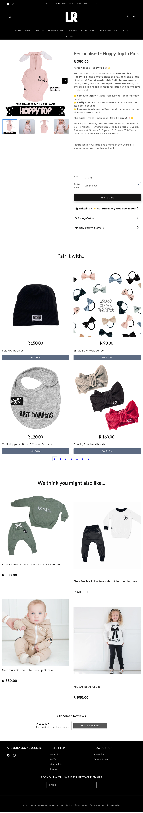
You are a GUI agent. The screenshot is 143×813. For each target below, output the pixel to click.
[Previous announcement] (47, 3)
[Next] (65, 81)
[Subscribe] (93, 785)
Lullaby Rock (35, 805)
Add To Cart (107, 197)
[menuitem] (18, 31)
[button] (10, 17)
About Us (55, 754)
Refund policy (67, 805)
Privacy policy (81, 805)
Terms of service (97, 805)
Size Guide (99, 754)
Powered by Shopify (49, 805)
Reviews (54, 769)
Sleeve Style (77, 186)
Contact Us (56, 764)
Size (76, 176)
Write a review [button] (90, 725)
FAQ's (53, 759)
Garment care (101, 759)
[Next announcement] (96, 3)
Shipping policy (113, 805)
